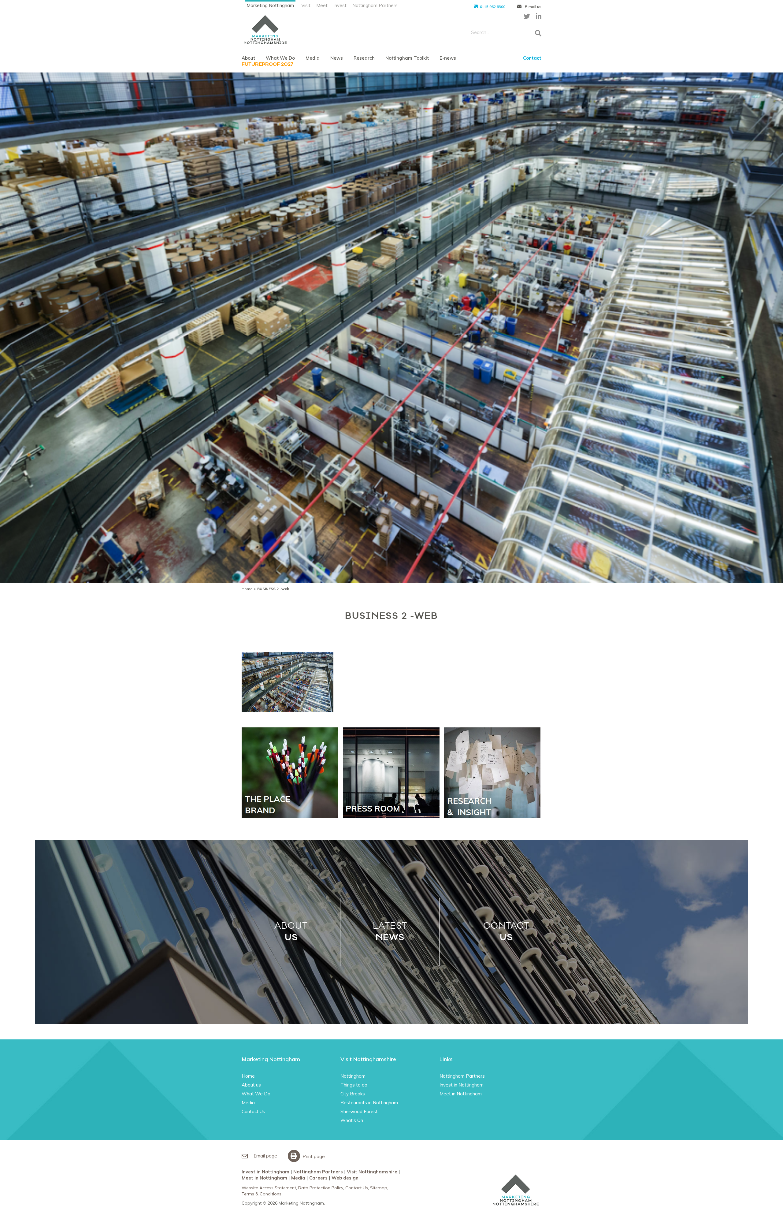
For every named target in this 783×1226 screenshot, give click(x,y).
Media (313, 58)
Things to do (353, 1085)
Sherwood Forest (359, 1111)
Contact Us (253, 1111)
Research (364, 58)
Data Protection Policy (320, 1188)
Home (247, 588)
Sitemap (378, 1188)
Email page (264, 1156)
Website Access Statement (269, 1188)
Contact (532, 58)
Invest (340, 5)
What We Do (280, 58)
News (336, 58)
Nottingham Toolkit (407, 58)
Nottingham (353, 1076)
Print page (313, 1156)
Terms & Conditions (261, 1194)
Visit (305, 5)
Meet (322, 5)
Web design (345, 1178)
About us (251, 1085)
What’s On (351, 1120)
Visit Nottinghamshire (372, 1172)
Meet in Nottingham (461, 1094)
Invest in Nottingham (462, 1085)
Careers (318, 1178)
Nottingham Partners (375, 5)
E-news (448, 58)
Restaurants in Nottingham (369, 1102)
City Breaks (352, 1094)
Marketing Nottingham (270, 5)
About (248, 58)
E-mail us (532, 6)
